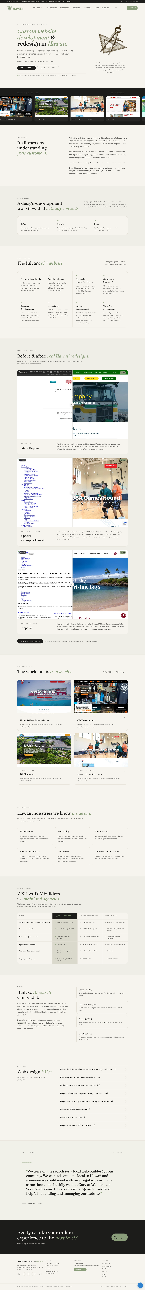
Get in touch (80, 1269)
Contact (132, 8)
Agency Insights (102, 8)
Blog (103, 1274)
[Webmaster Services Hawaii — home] (15, 8)
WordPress (64, 8)
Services (76, 8)
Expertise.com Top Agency (32, 75)
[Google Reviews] (137, 1)
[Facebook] (124, 1)
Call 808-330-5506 (48, 68)
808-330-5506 (13, 1)
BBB (134, 1)
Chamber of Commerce (49, 75)
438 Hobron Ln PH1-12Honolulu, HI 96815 (52, 1264)
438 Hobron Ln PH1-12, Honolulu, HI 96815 (59, 1)
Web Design (37, 8)
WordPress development (118, 264)
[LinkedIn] (121, 1)
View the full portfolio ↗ (115, 672)
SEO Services (52, 8)
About (114, 8)
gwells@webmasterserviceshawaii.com (33, 1)
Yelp (127, 1)
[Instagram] (130, 1)
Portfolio (88, 8)
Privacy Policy (105, 1286)
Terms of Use (114, 1286)
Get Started (25, 68)
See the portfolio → (119, 93)
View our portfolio (29, 641)
